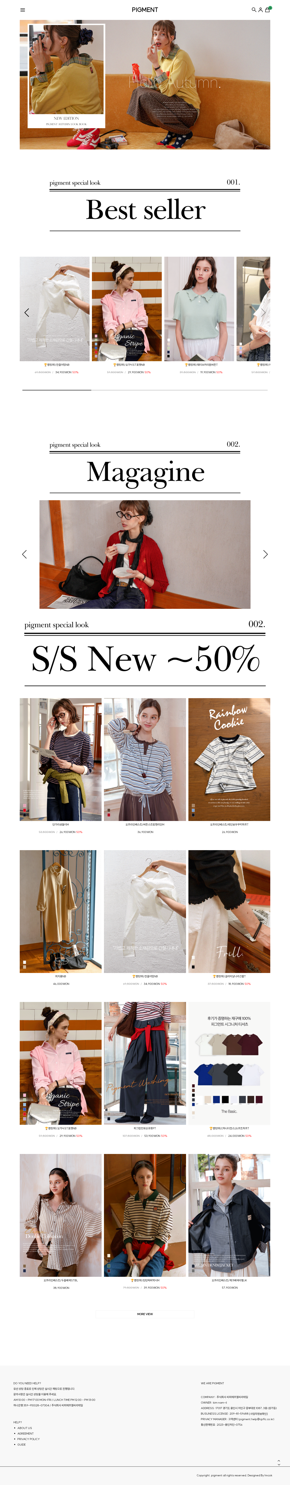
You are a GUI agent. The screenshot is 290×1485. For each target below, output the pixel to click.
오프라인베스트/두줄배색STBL (61, 1280)
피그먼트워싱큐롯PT (145, 1128)
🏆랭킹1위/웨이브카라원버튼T (201, 365)
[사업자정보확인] (258, 1414)
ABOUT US (24, 1428)
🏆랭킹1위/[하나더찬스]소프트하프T (229, 1128)
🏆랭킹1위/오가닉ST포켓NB (129, 365)
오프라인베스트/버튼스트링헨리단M (144, 824)
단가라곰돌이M (60, 824)
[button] (27, 313)
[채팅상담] (278, 1451)
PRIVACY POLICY (28, 1439)
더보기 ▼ (145, 1314)
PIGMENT (145, 9)
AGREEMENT (25, 1433)
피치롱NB (60, 976)
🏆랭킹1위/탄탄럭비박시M (145, 1280)
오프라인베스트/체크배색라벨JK (229, 1280)
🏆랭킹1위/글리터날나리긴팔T (229, 976)
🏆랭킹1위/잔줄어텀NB (56, 365)
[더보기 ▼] (145, 1314)
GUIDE (21, 1444)
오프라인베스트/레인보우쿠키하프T (229, 824)
